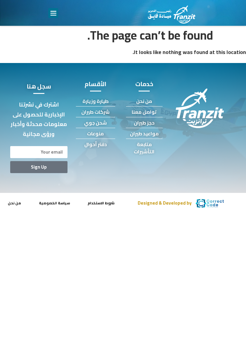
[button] (53, 13)
